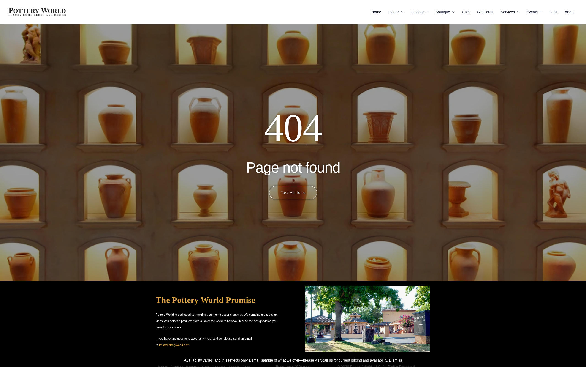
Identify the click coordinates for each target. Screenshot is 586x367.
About (569, 12)
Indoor (393, 12)
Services (508, 12)
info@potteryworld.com (174, 345)
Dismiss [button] (395, 360)
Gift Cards (485, 12)
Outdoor (417, 12)
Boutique (442, 12)
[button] (401, 12)
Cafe (466, 12)
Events (532, 12)
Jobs (553, 12)
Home (376, 12)
